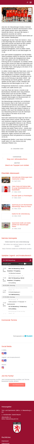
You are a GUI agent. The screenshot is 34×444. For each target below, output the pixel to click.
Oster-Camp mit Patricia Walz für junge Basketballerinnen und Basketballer (22, 188)
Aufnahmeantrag (10, 379)
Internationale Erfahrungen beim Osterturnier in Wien (22, 178)
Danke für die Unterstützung (21, 214)
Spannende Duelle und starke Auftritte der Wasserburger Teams (21, 224)
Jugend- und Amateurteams (9, 8)
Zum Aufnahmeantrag (18, 384)
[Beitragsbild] (6, 180)
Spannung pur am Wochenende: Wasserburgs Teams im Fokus (22, 205)
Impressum (5, 441)
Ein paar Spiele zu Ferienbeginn (22, 195)
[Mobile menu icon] (31, 2)
